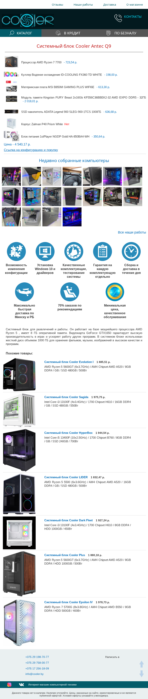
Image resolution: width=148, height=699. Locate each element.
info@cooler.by (34, 673)
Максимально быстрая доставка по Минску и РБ (24, 311)
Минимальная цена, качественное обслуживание (115, 311)
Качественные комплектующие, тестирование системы (74, 270)
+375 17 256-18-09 (37, 668)
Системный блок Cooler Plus (64, 555)
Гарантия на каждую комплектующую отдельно (103, 270)
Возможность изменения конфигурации (16, 268)
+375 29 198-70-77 (37, 656)
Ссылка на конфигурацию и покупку (31, 150)
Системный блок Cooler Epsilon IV (68, 602)
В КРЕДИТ (72, 33)
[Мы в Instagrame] (9, 685)
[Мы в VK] (21, 684)
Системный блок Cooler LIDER (66, 477)
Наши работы (83, 4)
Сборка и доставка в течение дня (131, 268)
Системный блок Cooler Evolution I (68, 362)
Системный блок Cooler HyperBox (68, 432)
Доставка (109, 4)
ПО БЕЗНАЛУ (125, 33)
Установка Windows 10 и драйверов (45, 268)
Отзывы (57, 4)
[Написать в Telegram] (110, 663)
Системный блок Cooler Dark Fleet (68, 520)
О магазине (134, 4)
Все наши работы (132, 232)
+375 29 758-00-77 (37, 662)
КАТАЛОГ (24, 33)
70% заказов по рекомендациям (69, 307)
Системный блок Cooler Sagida (66, 397)
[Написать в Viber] (118, 663)
